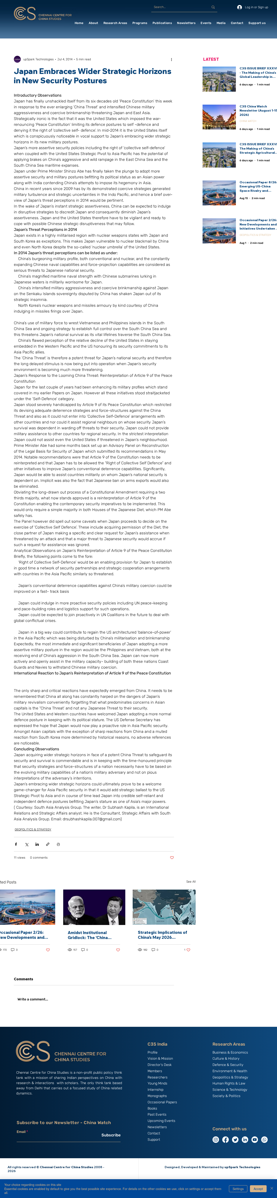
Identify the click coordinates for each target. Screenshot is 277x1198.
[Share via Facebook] (16, 844)
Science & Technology (230, 1090)
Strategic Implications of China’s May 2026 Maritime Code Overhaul (162, 935)
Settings (238, 1189)
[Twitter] (235, 1139)
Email (21, 1132)
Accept (258, 1189)
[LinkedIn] (245, 1139)
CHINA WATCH (248, 121)
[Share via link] (48, 844)
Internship (155, 1090)
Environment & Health (230, 1071)
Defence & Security (228, 1065)
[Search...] (213, 7)
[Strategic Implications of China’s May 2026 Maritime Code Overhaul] (164, 907)
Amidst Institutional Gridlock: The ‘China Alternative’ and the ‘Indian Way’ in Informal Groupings (90, 935)
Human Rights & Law (229, 1083)
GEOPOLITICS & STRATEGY (33, 829)
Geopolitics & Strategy (230, 1077)
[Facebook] (225, 1139)
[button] (93, 23)
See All (191, 881)
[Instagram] (216, 1139)
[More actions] (171, 59)
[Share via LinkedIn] (37, 844)
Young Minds (157, 1083)
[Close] (271, 1189)
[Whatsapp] (264, 1139)
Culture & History (226, 1058)
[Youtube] (254, 1139)
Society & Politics (226, 1096)
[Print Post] (58, 844)
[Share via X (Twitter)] (26, 844)
